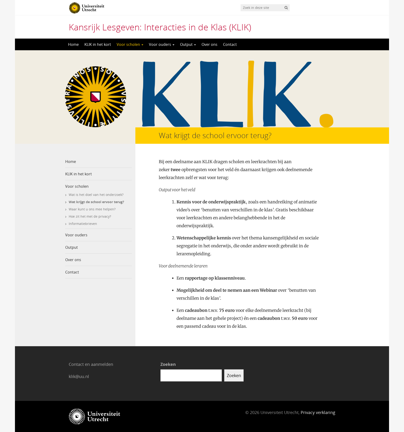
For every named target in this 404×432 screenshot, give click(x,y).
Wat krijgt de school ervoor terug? (96, 202)
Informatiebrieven (83, 223)
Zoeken (168, 364)
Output (187, 44)
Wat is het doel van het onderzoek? (96, 194)
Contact (230, 44)
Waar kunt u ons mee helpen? (92, 209)
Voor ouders (160, 44)
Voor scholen (129, 44)
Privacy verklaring (318, 412)
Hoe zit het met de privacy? (90, 216)
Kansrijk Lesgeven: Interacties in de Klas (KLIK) (160, 27)
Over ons (209, 44)
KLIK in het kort (97, 44)
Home (73, 44)
